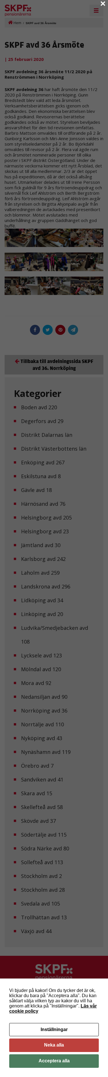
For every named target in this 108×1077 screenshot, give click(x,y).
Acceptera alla (54, 1060)
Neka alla (54, 1045)
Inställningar (54, 1029)
